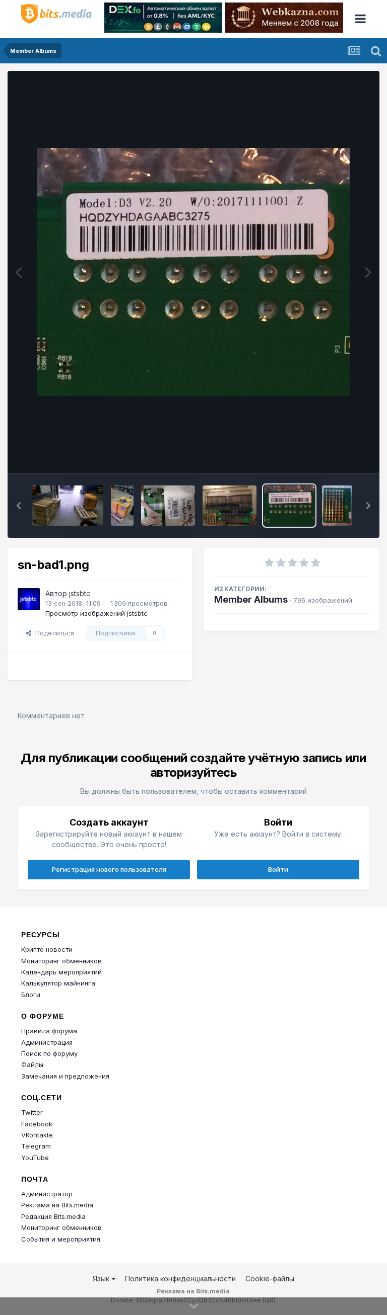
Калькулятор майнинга (58, 983)
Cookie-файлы (269, 1278)
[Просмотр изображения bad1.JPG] (337, 505)
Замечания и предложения (65, 1076)
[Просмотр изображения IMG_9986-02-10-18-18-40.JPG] (229, 505)
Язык (102, 1278)
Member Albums (251, 599)
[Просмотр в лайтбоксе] (193, 272)
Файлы (32, 1064)
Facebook (36, 1124)
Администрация (47, 1042)
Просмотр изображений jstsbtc (96, 613)
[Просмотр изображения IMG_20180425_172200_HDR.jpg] (168, 505)
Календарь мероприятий (61, 972)
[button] (19, 506)
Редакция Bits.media (53, 1216)
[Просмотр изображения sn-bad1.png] (289, 505)
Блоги (30, 995)
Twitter (32, 1112)
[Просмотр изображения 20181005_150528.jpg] (67, 505)
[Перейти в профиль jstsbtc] (29, 599)
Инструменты (335, 455)
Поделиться (52, 633)
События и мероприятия (60, 1239)
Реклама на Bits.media (57, 1205)
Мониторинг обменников (61, 961)
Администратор (47, 1194)
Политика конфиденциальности (180, 1278)
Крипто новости (47, 949)
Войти (278, 869)
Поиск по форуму (49, 1053)
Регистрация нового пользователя (109, 869)
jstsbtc (79, 593)
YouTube (35, 1158)
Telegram (36, 1146)
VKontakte (37, 1135)
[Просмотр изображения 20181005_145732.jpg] (122, 505)
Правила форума (49, 1031)
